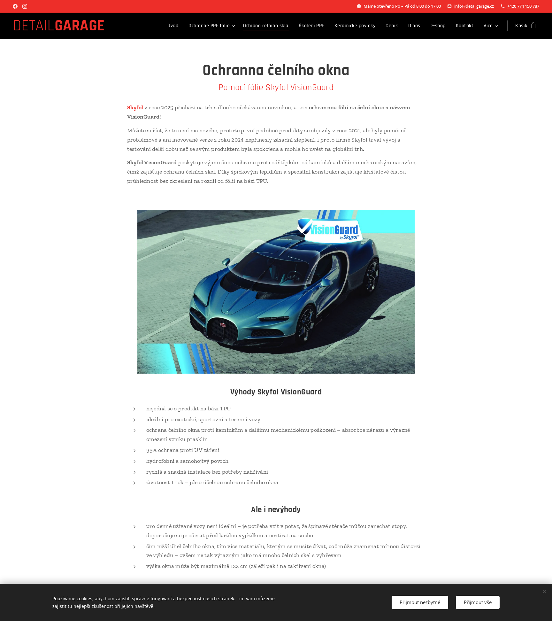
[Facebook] (15, 6)
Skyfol (135, 107)
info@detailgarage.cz (474, 6)
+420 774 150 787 (523, 6)
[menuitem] (174, 26)
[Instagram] (25, 6)
